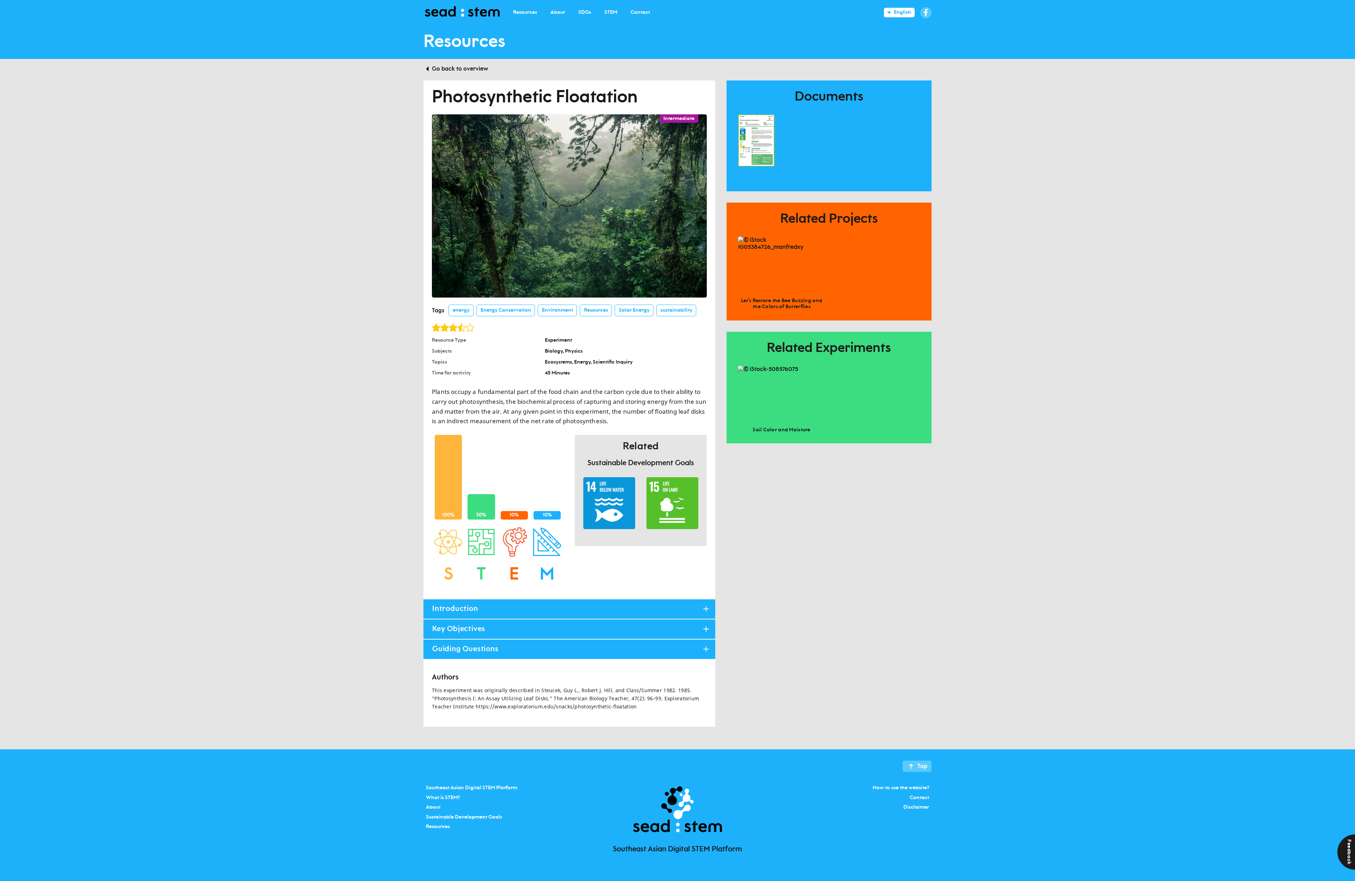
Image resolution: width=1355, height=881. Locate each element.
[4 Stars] (461, 327)
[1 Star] (436, 327)
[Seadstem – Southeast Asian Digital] (462, 12)
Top (922, 766)
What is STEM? (443, 797)
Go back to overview (460, 69)
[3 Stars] (453, 327)
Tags (438, 310)
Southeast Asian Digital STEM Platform (471, 787)
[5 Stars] (470, 327)
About (433, 807)
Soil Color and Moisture (781, 429)
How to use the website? (901, 787)
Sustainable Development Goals (464, 816)
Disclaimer (916, 807)
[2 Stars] (444, 327)
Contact (919, 797)
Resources (438, 826)
